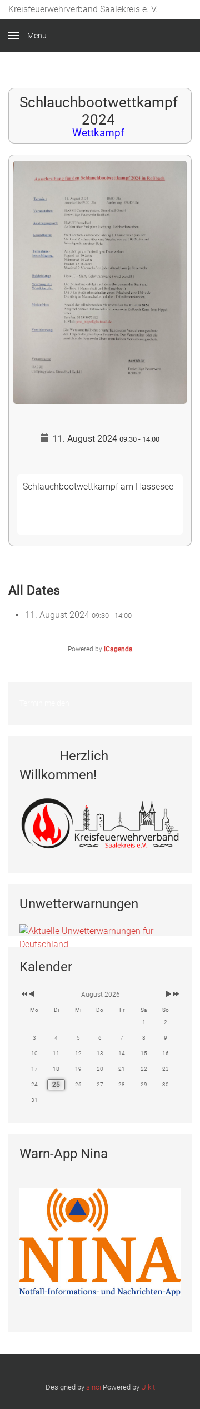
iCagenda (118, 649)
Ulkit (148, 1387)
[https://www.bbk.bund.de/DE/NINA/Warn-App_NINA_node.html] (100, 1241)
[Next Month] (169, 995)
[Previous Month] (32, 995)
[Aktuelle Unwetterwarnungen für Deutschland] (100, 937)
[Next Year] (175, 995)
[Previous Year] (23, 995)
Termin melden (44, 703)
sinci (93, 1387)
